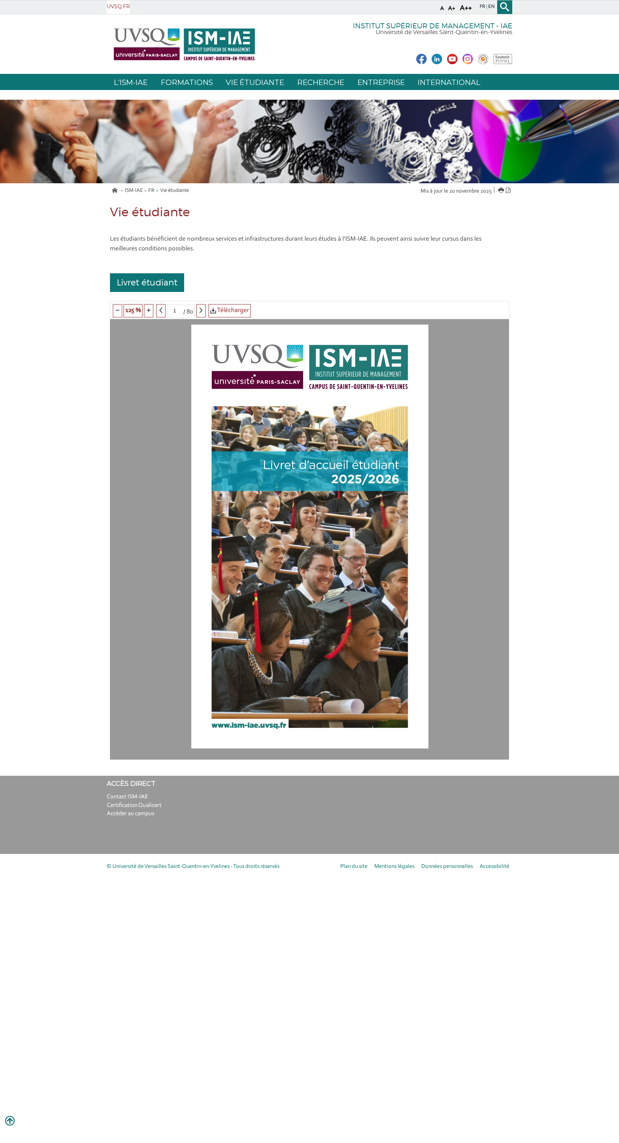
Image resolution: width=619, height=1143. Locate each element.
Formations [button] (187, 82)
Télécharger (232, 310)
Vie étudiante (174, 190)
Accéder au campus (130, 814)
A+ (451, 8)
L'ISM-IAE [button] (131, 82)
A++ (466, 8)
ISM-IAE (134, 190)
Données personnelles (447, 866)
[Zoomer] (148, 310)
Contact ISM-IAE (127, 797)
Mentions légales (394, 866)
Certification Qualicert (134, 805)
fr (483, 6)
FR (151, 190)
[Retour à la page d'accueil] (184, 44)
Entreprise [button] (381, 82)
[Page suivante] (201, 310)
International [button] (449, 82)
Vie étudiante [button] (255, 82)
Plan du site (354, 866)
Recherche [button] (320, 82)
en (491, 6)
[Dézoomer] (117, 310)
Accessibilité (494, 866)
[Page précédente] (160, 310)
